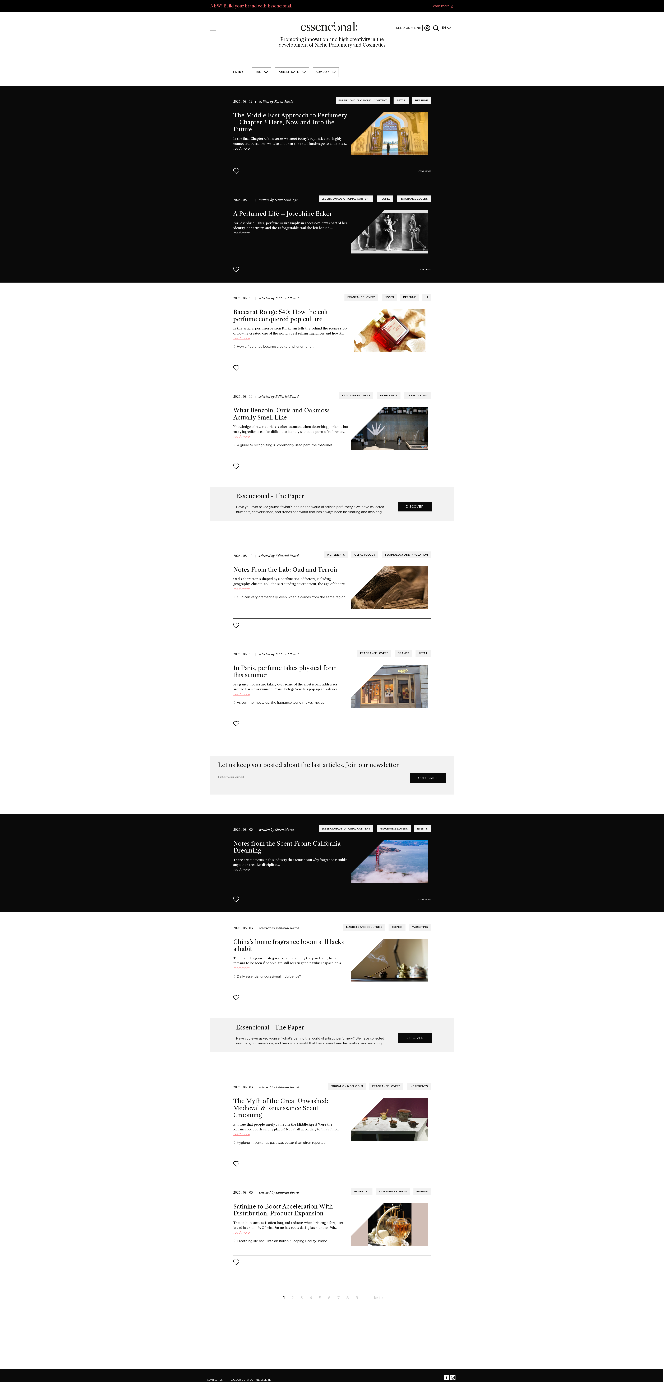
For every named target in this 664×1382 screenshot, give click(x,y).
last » (379, 1297)
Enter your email (231, 777)
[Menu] (213, 28)
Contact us (215, 1379)
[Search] (436, 28)
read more (424, 171)
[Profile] (427, 28)
